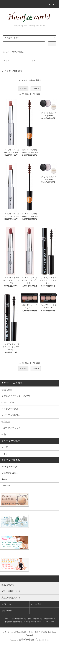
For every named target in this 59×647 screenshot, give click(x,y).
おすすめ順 (22, 80)
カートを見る (36, 604)
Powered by (14, 640)
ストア (33, 60)
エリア (6, 60)
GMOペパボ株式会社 (42, 632)
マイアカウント (7, 604)
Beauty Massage (10, 466)
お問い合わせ (6, 610)
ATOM (52, 622)
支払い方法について (19, 619)
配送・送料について (35, 619)
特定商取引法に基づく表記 (14, 622)
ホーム (5, 52)
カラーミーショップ (10, 632)
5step (4, 479)
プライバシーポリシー (33, 622)
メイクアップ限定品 (16, 52)
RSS (46, 622)
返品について (48, 619)
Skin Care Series (10, 473)
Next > (36, 88)
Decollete (6, 485)
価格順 (32, 80)
